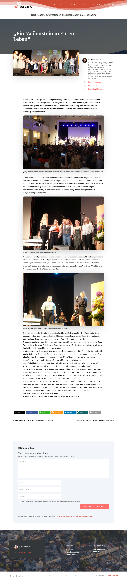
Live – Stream (84, 5)
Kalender (72, 5)
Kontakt (107, 5)
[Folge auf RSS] (22, 576)
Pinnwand (97, 82)
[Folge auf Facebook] (10, 576)
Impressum (97, 551)
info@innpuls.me (99, 549)
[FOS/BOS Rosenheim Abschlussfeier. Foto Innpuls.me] (63, 250)
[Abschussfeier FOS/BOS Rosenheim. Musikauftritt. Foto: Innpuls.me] (63, 326)
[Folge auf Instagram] (16, 576)
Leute (90, 82)
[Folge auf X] (13, 576)
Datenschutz (53, 576)
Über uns (63, 5)
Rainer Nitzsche (112, 575)
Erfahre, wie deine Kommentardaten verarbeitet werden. (75, 516)
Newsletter (97, 5)
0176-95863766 (25, 553)
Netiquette (64, 576)
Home (56, 5)
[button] (19, 412)
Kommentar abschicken (94, 506)
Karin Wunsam (94, 59)
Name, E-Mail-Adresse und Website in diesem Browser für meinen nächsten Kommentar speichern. (50, 501)
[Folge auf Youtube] (19, 576)
